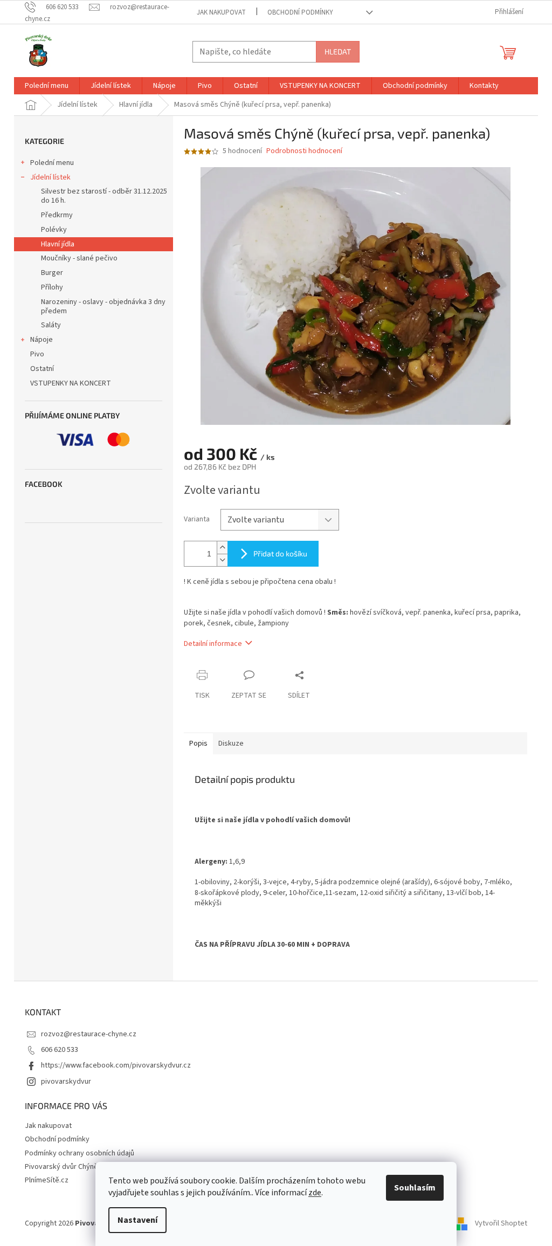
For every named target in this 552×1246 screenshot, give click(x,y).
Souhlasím (415, 1188)
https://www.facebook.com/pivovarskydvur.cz (116, 1065)
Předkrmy (57, 215)
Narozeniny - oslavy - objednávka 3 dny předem (103, 306)
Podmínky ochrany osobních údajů (79, 1153)
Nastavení (137, 1220)
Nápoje (41, 339)
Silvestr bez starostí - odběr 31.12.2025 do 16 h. (104, 196)
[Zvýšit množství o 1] (222, 547)
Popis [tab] (198, 743)
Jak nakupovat (221, 12)
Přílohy (52, 287)
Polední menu (52, 162)
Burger (52, 272)
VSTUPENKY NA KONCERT (70, 383)
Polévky (54, 229)
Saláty (51, 325)
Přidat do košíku (280, 553)
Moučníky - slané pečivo (79, 258)
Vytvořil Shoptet (501, 1224)
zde (314, 1193)
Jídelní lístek (50, 177)
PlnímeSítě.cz (46, 1180)
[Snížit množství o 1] (222, 560)
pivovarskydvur (66, 1081)
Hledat (338, 51)
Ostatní (42, 368)
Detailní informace (213, 643)
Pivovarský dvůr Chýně (61, 1166)
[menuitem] (46, 85)
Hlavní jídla (57, 244)
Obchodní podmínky (300, 12)
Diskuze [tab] (231, 743)
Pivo (37, 354)
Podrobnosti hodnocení (304, 151)
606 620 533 (59, 1049)
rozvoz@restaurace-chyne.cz (88, 1034)
